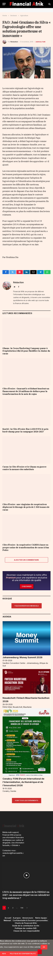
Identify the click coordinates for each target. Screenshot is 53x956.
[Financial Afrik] (27, 4)
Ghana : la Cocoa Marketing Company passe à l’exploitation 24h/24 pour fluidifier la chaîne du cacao (26, 351)
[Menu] (4, 4)
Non (4, 954)
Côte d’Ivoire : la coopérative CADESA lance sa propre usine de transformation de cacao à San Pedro (25, 547)
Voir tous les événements (26, 800)
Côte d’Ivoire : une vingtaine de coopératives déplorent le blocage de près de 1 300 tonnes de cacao (25, 507)
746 (21, 908)
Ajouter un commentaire (26, 560)
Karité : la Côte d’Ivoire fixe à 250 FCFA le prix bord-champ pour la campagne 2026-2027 (25, 430)
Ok (44, 947)
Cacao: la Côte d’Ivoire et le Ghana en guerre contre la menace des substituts (24, 468)
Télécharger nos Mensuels (26, 606)
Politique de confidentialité (22, 954)
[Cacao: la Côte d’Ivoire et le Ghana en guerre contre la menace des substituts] (26, 449)
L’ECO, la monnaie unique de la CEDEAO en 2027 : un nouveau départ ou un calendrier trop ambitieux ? (26, 895)
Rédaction (14, 42)
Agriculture (40, 42)
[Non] (40, 951)
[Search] (49, 4)
